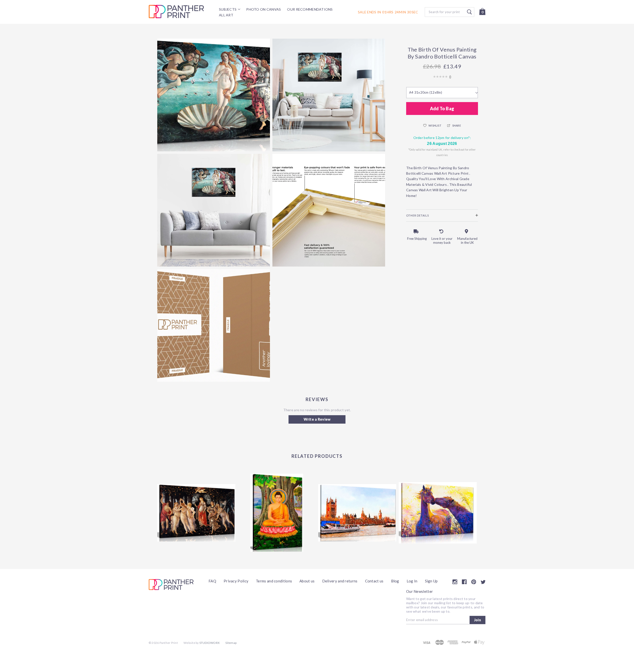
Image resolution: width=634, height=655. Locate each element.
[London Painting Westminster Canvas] (357, 513)
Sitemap (231, 643)
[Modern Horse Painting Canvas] (438, 513)
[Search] (449, 12)
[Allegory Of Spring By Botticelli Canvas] (196, 513)
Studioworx (209, 643)
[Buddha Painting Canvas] (277, 513)
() (450, 77)
